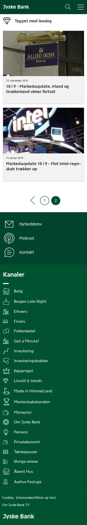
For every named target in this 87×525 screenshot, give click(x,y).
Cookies (8, 498)
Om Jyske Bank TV (16, 505)
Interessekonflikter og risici (36, 498)
